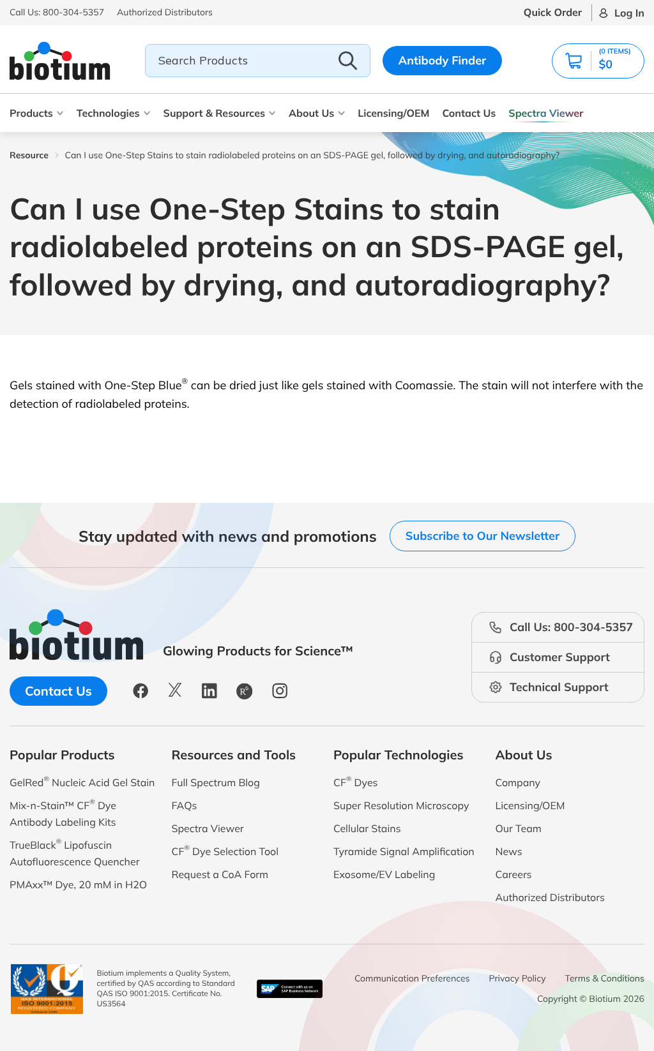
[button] (598, 60)
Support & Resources (214, 113)
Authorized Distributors (550, 897)
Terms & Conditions (604, 978)
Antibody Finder (443, 60)
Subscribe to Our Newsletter (482, 535)
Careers (514, 874)
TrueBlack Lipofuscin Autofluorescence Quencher (74, 852)
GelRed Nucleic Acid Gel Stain (82, 781)
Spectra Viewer (545, 113)
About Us (311, 113)
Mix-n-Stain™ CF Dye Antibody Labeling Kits (63, 813)
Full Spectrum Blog (216, 782)
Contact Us (469, 113)
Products (31, 113)
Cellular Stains (367, 828)
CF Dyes (355, 781)
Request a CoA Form (220, 874)
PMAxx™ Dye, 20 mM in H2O (78, 884)
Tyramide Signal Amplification (404, 851)
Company (518, 782)
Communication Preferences (412, 978)
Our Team (519, 828)
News (509, 851)
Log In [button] (629, 12)
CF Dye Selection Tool (225, 850)
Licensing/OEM (393, 113)
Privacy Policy (517, 978)
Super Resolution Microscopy (401, 805)
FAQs (184, 805)
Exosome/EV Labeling (384, 874)
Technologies (108, 113)
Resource (29, 155)
